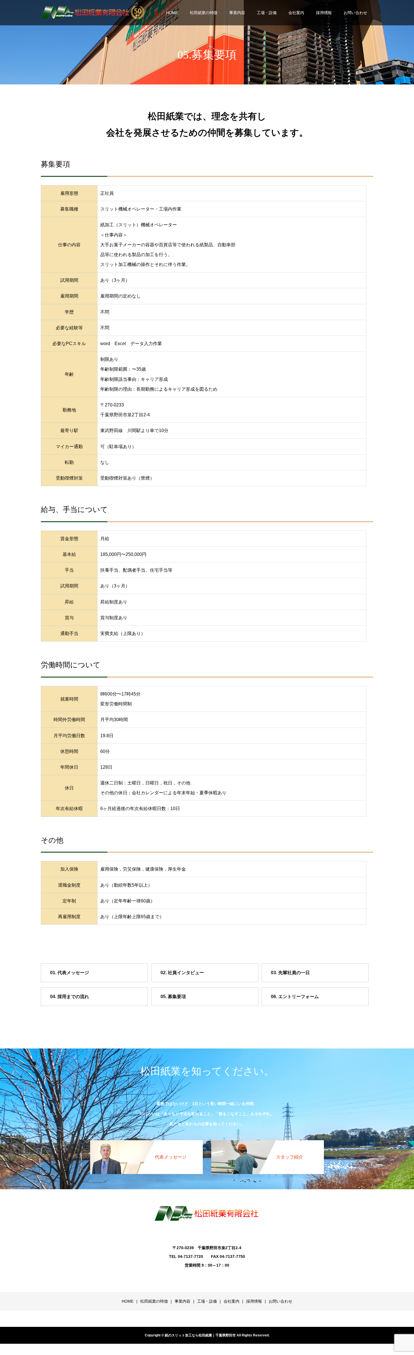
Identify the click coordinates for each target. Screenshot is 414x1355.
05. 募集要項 (173, 996)
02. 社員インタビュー (182, 972)
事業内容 (237, 12)
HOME (172, 12)
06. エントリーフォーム (295, 996)
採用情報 (324, 12)
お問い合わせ (355, 12)
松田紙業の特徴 (203, 12)
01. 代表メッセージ (69, 972)
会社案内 (296, 12)
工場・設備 (267, 12)
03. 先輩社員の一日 (290, 972)
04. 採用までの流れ (69, 996)
